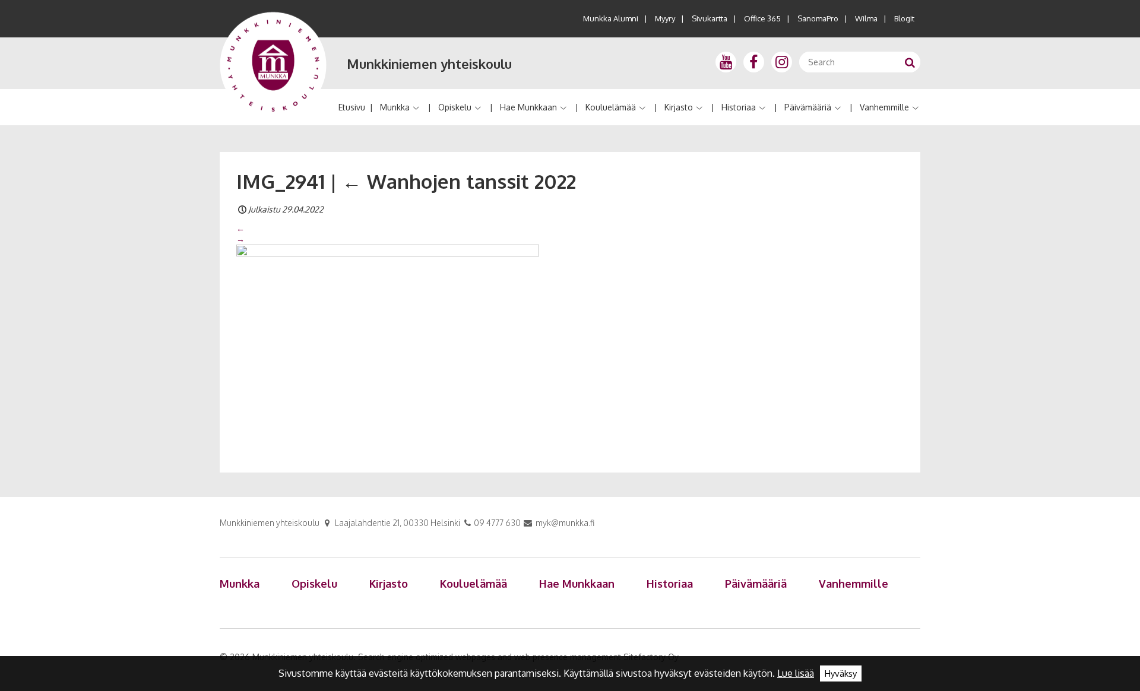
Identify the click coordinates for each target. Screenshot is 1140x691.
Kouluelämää (610, 107)
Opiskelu (454, 107)
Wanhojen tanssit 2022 (459, 181)
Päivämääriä (807, 107)
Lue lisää (795, 673)
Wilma (866, 18)
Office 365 (762, 18)
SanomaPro (817, 18)
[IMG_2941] (387, 345)
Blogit (904, 18)
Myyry (665, 18)
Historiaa (738, 107)
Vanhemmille (884, 107)
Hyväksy (841, 673)
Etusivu (351, 107)
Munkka (395, 107)
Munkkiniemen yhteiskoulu (429, 63)
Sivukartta (709, 18)
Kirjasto (678, 107)
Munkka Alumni (610, 18)
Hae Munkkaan (528, 107)
